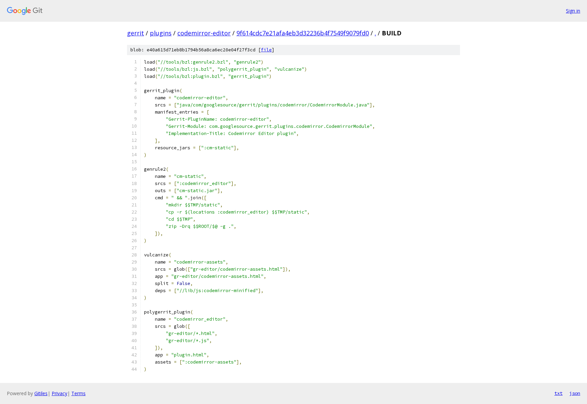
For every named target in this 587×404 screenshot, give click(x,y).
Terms (78, 393)
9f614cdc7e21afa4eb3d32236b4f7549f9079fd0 (302, 33)
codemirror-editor (204, 33)
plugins (161, 33)
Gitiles (41, 393)
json (574, 393)
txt (558, 393)
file (266, 50)
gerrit (135, 33)
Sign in (573, 10)
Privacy (59, 393)
